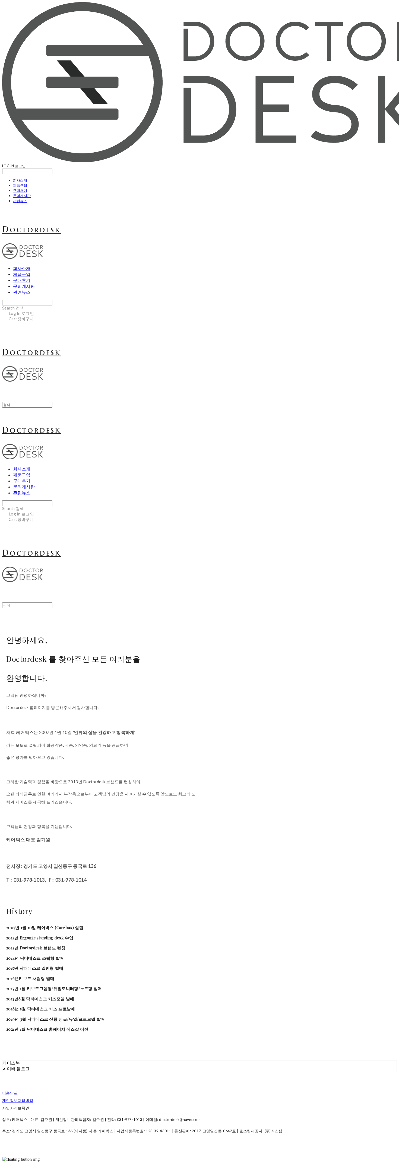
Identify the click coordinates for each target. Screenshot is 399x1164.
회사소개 (20, 180)
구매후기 (20, 190)
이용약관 (10, 1093)
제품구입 (20, 185)
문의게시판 (22, 195)
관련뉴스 (20, 200)
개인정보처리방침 (17, 1100)
